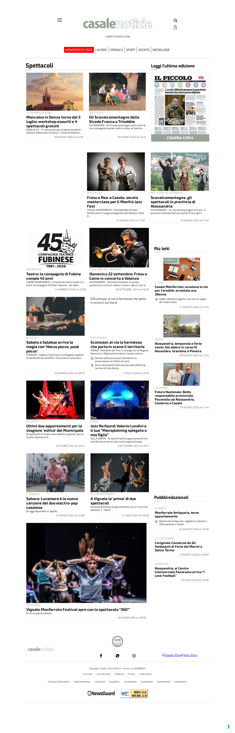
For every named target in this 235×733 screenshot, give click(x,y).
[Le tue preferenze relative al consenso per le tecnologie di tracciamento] (228, 726)
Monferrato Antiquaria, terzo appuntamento (177, 514)
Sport (130, 50)
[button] (175, 21)
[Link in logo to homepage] (117, 25)
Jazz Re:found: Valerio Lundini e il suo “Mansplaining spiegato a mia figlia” (119, 430)
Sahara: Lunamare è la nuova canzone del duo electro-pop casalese (52, 503)
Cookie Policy (146, 674)
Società (143, 50)
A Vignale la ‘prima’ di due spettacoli (113, 500)
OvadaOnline (147, 681)
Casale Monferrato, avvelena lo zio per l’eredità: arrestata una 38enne (181, 290)
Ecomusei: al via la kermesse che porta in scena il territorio (117, 344)
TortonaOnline (164, 681)
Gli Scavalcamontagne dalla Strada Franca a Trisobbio (114, 119)
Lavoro (101, 50)
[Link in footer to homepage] (117, 642)
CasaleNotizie (130, 681)
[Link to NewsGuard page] (102, 694)
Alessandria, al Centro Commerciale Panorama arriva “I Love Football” (180, 572)
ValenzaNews (180, 681)
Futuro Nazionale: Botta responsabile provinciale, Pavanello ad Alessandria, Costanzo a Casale (175, 397)
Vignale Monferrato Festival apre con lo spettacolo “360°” (78, 609)
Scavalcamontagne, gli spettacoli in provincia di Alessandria (173, 201)
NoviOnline (100, 681)
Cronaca (116, 50)
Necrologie (161, 50)
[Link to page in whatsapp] (117, 655)
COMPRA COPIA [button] (180, 138)
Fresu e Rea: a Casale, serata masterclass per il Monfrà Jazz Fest (114, 201)
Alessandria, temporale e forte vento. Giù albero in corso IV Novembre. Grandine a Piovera (178, 347)
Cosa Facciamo (104, 674)
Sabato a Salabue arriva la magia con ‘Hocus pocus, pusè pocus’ (52, 346)
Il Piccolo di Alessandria (59, 681)
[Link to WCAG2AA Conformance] (133, 694)
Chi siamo (88, 674)
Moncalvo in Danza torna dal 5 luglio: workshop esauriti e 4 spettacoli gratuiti (53, 121)
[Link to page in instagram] (134, 655)
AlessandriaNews (82, 681)
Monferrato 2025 (79, 50)
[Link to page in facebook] (101, 655)
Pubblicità (119, 674)
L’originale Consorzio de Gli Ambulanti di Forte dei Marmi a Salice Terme (178, 546)
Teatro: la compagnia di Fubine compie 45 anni (53, 275)
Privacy (132, 674)
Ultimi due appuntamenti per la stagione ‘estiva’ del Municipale (54, 427)
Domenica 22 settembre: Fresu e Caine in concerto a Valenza (118, 275)
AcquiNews (114, 681)
